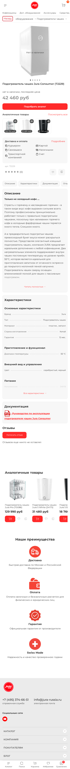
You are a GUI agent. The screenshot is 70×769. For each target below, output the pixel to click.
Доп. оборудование (30, 13)
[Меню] (5, 5)
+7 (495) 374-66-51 (15, 700)
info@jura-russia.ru (48, 700)
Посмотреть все (58, 114)
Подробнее (58, 141)
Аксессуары (50, 13)
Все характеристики (33, 393)
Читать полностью (33, 286)
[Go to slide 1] (30, 80)
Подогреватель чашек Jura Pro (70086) (17, 506)
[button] (25, 172)
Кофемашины (9, 13)
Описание (10, 183)
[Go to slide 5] (39, 80)
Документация (50, 183)
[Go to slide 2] (32, 80)
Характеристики (29, 183)
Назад (8, 18)
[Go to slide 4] (37, 80)
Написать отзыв (15, 435)
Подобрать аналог (35, 106)
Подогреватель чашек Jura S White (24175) (44, 506)
